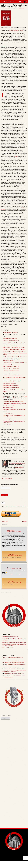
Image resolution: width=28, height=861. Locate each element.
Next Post (24, 521)
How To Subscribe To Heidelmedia (10, 332)
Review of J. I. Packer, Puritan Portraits (11, 370)
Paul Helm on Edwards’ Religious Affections (12, 375)
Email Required (4, 486)
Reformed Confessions (7, 424)
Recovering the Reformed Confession (16, 30)
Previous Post (4, 521)
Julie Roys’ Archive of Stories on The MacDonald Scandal (15, 356)
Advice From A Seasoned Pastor (8, 647)
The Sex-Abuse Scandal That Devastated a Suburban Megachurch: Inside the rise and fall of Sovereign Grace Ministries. (15, 353)
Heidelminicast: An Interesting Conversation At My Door (14, 642)
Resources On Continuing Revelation (10, 385)
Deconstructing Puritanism (8, 372)
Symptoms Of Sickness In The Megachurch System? (14, 342)
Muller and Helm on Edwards (9, 383)
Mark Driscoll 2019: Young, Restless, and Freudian (13, 347)
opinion (16, 156)
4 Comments (21, 8)
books (20, 466)
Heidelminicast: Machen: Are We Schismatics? (14, 668)
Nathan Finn (3, 46)
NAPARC (15, 56)
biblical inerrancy (18, 97)
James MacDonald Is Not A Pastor (10, 345)
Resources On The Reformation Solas (11, 387)
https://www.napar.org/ (15, 573)
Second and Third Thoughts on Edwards (11, 381)
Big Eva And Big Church (8, 413)
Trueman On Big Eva (7, 419)
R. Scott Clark (6, 8)
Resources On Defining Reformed (10, 338)
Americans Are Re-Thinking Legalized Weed (14, 673)
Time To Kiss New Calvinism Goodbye (11, 340)
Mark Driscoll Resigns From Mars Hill (11, 366)
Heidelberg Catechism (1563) (9, 407)
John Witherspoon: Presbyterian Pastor (10, 636)
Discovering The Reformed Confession (20, 506)
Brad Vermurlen (10, 530)
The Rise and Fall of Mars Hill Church (11, 368)
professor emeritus (19, 467)
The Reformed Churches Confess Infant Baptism (13, 401)
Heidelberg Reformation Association (17, 463)
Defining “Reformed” (9, 506)
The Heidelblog (7, 1)
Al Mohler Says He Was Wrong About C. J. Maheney (14, 349)
